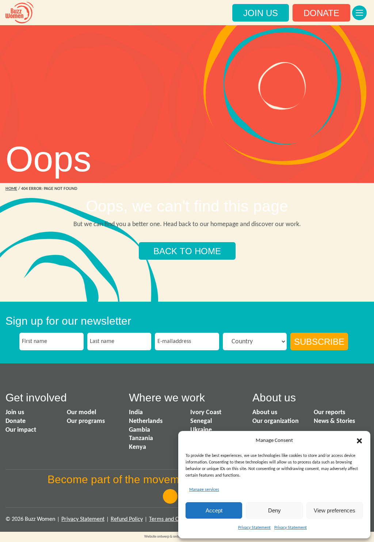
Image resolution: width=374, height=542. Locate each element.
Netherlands (146, 421)
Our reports (329, 412)
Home (11, 189)
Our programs (86, 421)
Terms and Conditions (174, 519)
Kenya (137, 447)
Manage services (204, 490)
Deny (274, 510)
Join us (14, 412)
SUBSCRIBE (319, 342)
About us (264, 412)
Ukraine (201, 430)
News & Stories (334, 421)
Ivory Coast (205, 412)
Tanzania (141, 438)
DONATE (321, 13)
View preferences (334, 510)
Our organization (275, 421)
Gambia (139, 430)
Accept (214, 510)
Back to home (187, 251)
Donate (15, 421)
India (136, 412)
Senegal (201, 421)
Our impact (20, 430)
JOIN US (260, 13)
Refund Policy (127, 519)
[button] (359, 440)
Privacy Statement (254, 528)
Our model (81, 412)
